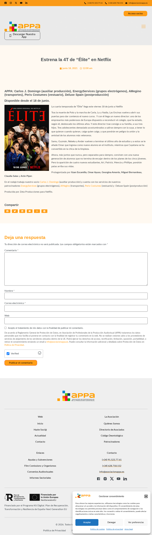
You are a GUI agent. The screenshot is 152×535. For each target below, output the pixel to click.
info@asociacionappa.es (57, 342)
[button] (146, 496)
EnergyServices (29, 186)
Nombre (9, 291)
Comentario (11, 250)
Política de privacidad (114, 529)
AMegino (65, 186)
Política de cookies (97, 529)
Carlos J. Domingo (49, 182)
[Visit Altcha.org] (39, 354)
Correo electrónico (15, 303)
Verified (15, 353)
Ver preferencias (136, 522)
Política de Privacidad (14, 345)
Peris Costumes (93, 186)
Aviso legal (129, 529)
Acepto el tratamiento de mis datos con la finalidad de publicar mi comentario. (45, 328)
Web (6, 315)
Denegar (111, 522)
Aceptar (87, 522)
